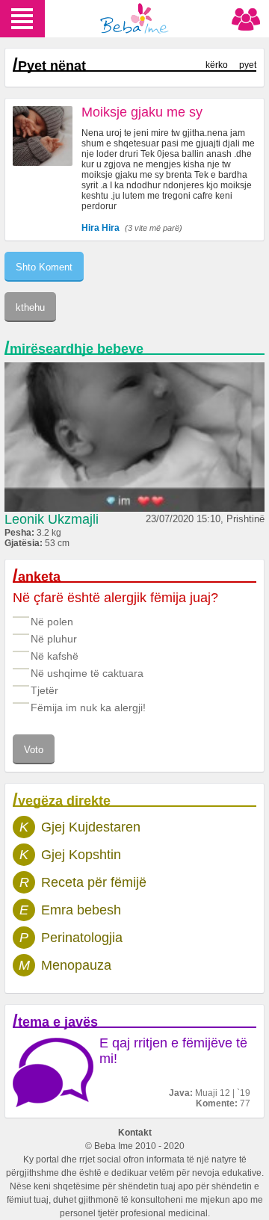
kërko (216, 65)
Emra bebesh (81, 909)
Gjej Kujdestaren (90, 827)
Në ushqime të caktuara (87, 673)
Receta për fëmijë (93, 882)
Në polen (52, 622)
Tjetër (44, 690)
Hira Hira (100, 228)
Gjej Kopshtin (81, 854)
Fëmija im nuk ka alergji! (88, 707)
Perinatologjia (82, 937)
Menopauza (76, 965)
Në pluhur (54, 639)
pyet (247, 65)
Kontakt (135, 1132)
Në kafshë (54, 656)
